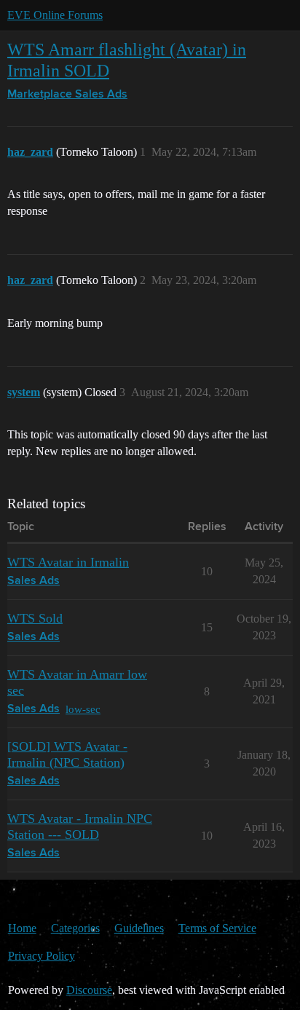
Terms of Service (217, 928)
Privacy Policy (41, 956)
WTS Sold (35, 618)
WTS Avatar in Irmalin (68, 562)
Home (22, 928)
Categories (75, 928)
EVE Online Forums (55, 15)
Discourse (89, 990)
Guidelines (139, 928)
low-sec (83, 709)
